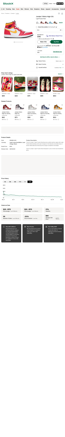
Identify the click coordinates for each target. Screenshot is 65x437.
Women (26, 9)
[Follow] (11, 105)
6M (15, 181)
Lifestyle (13, 13)
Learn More (45, 47)
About (50, 4)
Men (22, 9)
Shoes (42, 9)
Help (54, 3)
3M (10, 181)
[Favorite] (59, 13)
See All (60, 22)
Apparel (48, 9)
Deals (17, 9)
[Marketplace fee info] (53, 38)
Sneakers (37, 9)
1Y (25, 181)
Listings (45, 3)
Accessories (55, 9)
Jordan (17, 13)
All (4, 9)
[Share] (62, 13)
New (13, 9)
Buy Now (56, 42)
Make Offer (43, 42)
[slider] (14, 42)
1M (5, 181)
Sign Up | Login (60, 3)
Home (2, 13)
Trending (8, 9)
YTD (20, 181)
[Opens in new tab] (50, 46)
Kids (31, 9)
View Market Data (57, 51)
